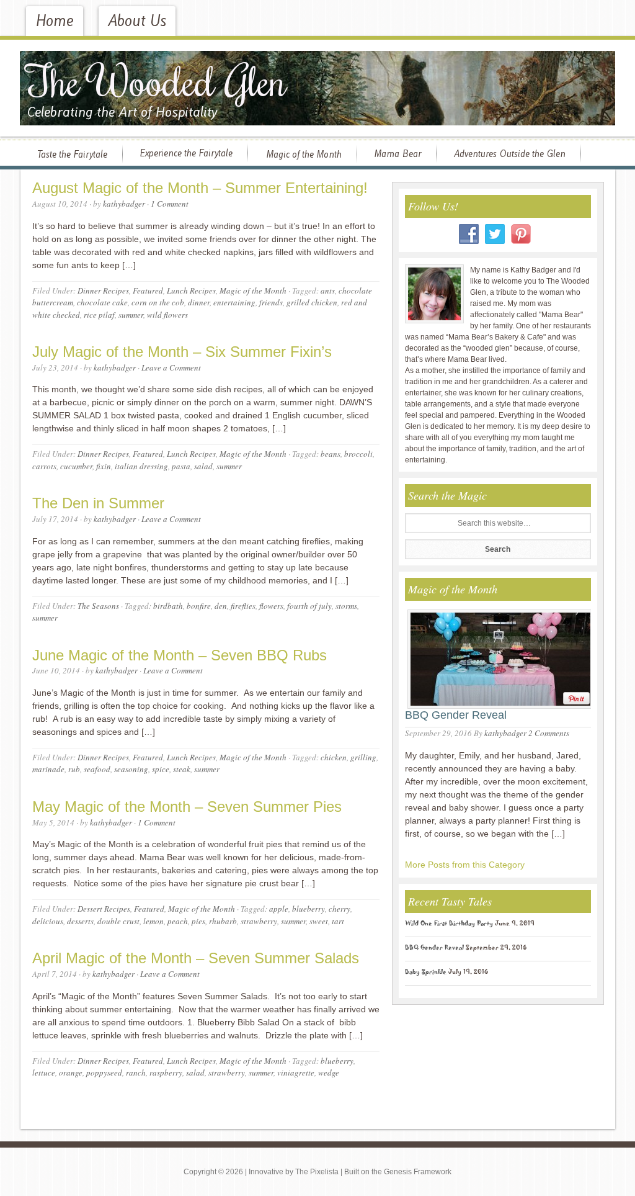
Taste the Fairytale (72, 154)
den (221, 605)
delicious (47, 921)
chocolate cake (102, 302)
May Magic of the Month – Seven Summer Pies (187, 806)
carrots (44, 466)
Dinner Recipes (103, 290)
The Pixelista (317, 1171)
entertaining (234, 302)
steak (181, 769)
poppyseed (104, 1072)
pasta (181, 466)
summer (130, 314)
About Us (137, 21)
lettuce (43, 1072)
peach (177, 921)
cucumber (76, 466)
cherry (339, 908)
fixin (103, 466)
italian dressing (141, 466)
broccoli (358, 453)
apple (278, 908)
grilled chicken (311, 302)
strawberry (259, 921)
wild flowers (167, 314)
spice (160, 769)
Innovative (266, 1171)
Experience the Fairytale (186, 153)
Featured (148, 290)
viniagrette (295, 1072)
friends (271, 302)
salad (203, 466)
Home (54, 21)
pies (198, 921)
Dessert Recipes (104, 908)
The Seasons (98, 605)
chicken (334, 757)
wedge (328, 1072)
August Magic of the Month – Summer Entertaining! (200, 187)
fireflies (243, 605)
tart (338, 921)
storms (346, 605)
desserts (80, 921)
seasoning (131, 769)
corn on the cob (157, 302)
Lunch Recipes (191, 290)
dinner (199, 302)
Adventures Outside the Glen (510, 154)
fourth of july (309, 605)
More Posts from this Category (465, 865)
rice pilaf (99, 314)
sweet (318, 921)
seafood (97, 769)
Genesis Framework (417, 1171)
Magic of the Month (304, 154)
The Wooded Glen (157, 80)
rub (74, 769)
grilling (363, 757)
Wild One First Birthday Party (449, 924)
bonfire (199, 605)
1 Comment (170, 203)
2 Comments (548, 733)
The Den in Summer (98, 503)
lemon (153, 921)
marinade (48, 769)
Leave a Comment (171, 367)
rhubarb (223, 921)
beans (330, 453)
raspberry (165, 1072)
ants (328, 290)
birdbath (168, 605)
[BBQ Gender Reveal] (497, 657)
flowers (271, 605)
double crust (118, 921)
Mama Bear (397, 154)
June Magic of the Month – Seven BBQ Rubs (179, 655)
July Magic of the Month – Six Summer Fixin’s (182, 351)
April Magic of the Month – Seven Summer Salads (195, 958)
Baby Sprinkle (425, 973)
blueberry (308, 908)
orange (70, 1072)
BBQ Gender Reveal (456, 715)
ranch (136, 1072)
